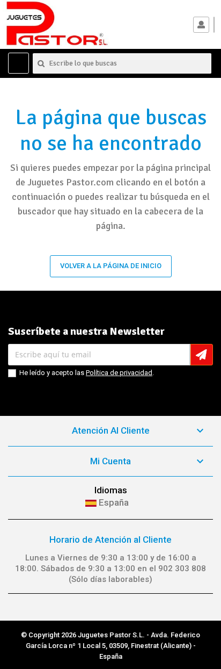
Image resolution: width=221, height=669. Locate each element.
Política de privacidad (119, 373)
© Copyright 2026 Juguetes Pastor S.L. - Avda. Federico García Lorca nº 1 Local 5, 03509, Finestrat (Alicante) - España (110, 645)
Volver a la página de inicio (110, 266)
